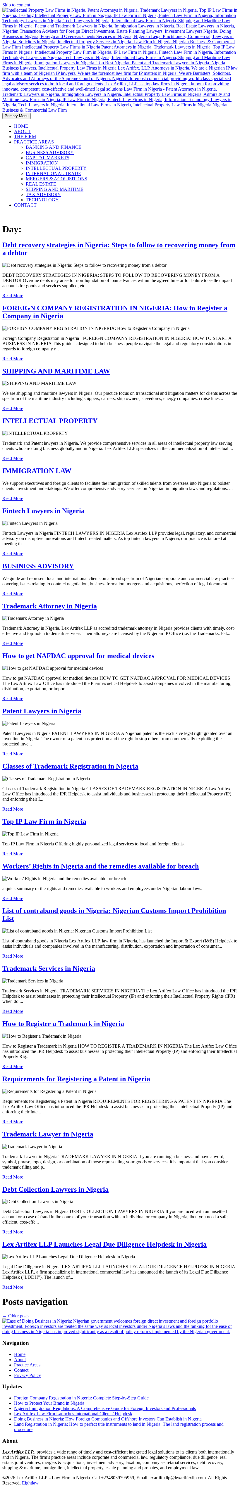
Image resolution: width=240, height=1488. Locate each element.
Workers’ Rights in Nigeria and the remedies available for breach (100, 866)
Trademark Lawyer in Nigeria (47, 1134)
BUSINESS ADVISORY (50, 152)
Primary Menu (16, 116)
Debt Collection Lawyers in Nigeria (55, 1189)
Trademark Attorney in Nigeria (49, 606)
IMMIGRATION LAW (36, 471)
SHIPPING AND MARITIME (54, 189)
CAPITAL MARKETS (47, 157)
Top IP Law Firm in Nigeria (44, 821)
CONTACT (25, 205)
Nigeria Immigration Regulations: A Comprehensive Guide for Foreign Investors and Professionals (105, 1408)
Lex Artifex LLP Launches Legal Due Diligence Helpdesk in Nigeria (104, 1244)
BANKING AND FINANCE (53, 147)
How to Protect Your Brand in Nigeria (49, 1403)
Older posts (15, 1315)
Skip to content (16, 4)
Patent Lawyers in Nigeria (41, 711)
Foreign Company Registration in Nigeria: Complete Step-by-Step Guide (81, 1397)
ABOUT (22, 131)
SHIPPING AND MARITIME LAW (56, 371)
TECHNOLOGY (42, 199)
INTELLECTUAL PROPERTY (56, 168)
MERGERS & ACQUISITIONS (56, 178)
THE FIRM (25, 136)
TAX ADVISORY (43, 194)
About (20, 1359)
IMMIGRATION (42, 162)
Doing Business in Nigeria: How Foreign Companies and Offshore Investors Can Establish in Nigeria (108, 1418)
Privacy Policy (27, 1375)
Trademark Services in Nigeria (48, 968)
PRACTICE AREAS (34, 141)
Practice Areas (27, 1364)
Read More (12, 295)
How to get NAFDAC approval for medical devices (78, 656)
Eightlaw (30, 1482)
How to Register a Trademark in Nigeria (63, 1023)
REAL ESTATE (41, 183)
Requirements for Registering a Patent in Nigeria (76, 1079)
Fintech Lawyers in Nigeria (43, 511)
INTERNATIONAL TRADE (53, 173)
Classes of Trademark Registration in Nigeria (70, 766)
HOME (21, 126)
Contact (21, 1370)
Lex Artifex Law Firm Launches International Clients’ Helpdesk (73, 1413)
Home (19, 1354)
